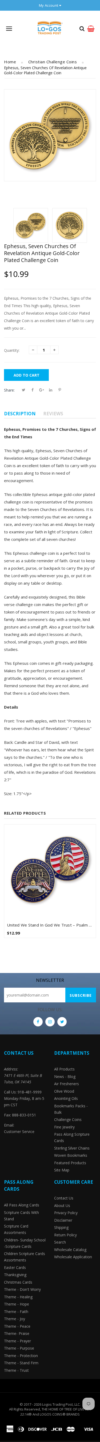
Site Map (61, 1170)
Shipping (61, 1227)
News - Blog (64, 1076)
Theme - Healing (18, 1296)
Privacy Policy (66, 1212)
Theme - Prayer (17, 1340)
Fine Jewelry (64, 1127)
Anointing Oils (66, 1098)
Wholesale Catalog (70, 1249)
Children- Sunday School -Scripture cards (25, 1243)
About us (62, 1205)
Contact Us (63, 1198)
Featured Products (70, 1162)
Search (60, 1242)
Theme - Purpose (19, 1348)
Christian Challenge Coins (52, 61)
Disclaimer (63, 1220)
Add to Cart (26, 375)
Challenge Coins (68, 1119)
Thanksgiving (15, 1274)
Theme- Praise (16, 1333)
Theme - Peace (17, 1326)
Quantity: (11, 350)
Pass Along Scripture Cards (72, 1137)
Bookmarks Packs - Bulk (71, 1109)
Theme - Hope (16, 1304)
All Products (64, 1069)
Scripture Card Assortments (16, 1229)
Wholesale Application (73, 1256)
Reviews (53, 414)
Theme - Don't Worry (22, 1289)
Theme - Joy (14, 1318)
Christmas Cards (18, 1282)
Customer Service (19, 1131)
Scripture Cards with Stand (21, 1215)
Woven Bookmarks (70, 1155)
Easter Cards (15, 1267)
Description (20, 414)
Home (10, 61)
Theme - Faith (16, 1311)
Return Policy (65, 1234)
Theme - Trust (16, 1370)
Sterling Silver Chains (72, 1148)
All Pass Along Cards (21, 1204)
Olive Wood (64, 1091)
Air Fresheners (66, 1083)
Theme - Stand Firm (21, 1362)
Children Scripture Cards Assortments (24, 1257)
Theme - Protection (21, 1355)
